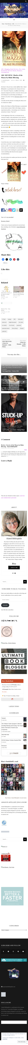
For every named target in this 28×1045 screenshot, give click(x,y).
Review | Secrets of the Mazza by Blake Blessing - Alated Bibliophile (12, 445)
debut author (20, 319)
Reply (25, 449)
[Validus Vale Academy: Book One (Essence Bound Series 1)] (8, 768)
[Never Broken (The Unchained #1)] (2, 790)
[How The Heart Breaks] (17, 776)
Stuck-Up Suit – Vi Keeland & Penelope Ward (13, 429)
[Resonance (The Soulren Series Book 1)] (25, 748)
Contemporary (16, 383)
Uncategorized (5, 72)
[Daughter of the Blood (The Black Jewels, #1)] (5, 772)
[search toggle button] (25, 1)
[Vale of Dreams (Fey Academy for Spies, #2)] (2, 785)
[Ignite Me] (17, 790)
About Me (14, 567)
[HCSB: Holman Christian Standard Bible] (25, 742)
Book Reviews (14, 69)
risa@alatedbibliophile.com (8, 986)
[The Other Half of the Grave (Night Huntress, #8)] (11, 772)
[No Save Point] (17, 785)
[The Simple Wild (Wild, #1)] (20, 785)
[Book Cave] (14, 961)
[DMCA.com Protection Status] (5, 832)
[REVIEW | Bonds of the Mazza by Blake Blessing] (18, 289)
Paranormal (4, 70)
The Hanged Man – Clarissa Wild (10, 371)
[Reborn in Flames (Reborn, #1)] (17, 772)
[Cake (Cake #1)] (14, 776)
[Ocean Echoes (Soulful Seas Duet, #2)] (20, 772)
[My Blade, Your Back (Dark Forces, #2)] (14, 768)
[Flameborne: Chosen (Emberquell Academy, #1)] (20, 767)
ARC (2, 69)
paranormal (19, 325)
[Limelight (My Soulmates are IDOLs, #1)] (14, 772)
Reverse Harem (12, 70)
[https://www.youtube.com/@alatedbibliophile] (23, 951)
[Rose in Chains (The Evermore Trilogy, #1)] (2, 781)
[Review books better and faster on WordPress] (12, 905)
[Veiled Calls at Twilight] (5, 785)
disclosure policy (18, 96)
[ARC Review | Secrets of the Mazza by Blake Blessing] (6, 289)
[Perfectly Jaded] (14, 790)
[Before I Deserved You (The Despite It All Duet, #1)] (14, 781)
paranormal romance (5, 328)
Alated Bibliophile (14, 9)
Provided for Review (17, 367)
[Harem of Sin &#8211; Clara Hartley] (6, 305)
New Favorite (11, 325)
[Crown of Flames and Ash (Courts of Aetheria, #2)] (2, 767)
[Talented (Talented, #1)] (25, 721)
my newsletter (10, 217)
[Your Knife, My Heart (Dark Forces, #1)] (17, 768)
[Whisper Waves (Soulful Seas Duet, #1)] (23, 772)
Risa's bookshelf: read (9, 761)
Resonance (4, 745)
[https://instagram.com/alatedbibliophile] (13, 951)
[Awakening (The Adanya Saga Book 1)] (2, 794)
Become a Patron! (5, 221)
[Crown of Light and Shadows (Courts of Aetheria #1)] (5, 767)
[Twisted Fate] (20, 790)
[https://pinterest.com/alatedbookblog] (18, 951)
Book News (8, 365)
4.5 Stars (3, 319)
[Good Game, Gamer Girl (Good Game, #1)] (11, 785)
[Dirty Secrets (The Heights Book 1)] (5, 794)
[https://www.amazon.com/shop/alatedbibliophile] (3, 951)
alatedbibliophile (5, 80)
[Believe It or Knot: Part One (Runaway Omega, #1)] (8, 785)
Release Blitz (14, 385)
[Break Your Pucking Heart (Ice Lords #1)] (5, 790)
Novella (8, 385)
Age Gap (4, 383)
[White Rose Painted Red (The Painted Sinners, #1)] (14, 785)
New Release (9, 367)
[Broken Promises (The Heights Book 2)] (23, 790)
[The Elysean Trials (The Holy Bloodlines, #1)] (2, 777)
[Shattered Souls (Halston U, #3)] (8, 781)
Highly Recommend (12, 322)
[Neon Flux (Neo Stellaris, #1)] (20, 776)
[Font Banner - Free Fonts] (7, 867)
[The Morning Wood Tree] (8, 777)
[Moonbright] (11, 768)
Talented (4, 718)
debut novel (4, 322)
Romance (19, 70)
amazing (9, 319)
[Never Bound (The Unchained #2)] (11, 790)
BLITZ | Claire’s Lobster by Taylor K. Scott (13, 389)
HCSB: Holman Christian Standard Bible (11, 740)
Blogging (7, 69)
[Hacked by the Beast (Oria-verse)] (5, 776)
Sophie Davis (5, 720)
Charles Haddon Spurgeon (6, 731)
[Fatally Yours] (5, 781)
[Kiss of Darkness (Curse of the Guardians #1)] (2, 772)
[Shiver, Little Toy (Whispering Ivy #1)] (8, 790)
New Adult (22, 69)
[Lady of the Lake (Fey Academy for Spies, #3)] (23, 781)
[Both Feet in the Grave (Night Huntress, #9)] (8, 772)
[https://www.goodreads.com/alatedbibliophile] (8, 951)
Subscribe (5, 605)
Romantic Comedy (6, 387)
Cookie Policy (4, 1039)
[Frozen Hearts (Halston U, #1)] (17, 781)
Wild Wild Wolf (5, 734)
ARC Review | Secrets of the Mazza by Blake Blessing (6, 294)
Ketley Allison (5, 747)
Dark (20, 365)
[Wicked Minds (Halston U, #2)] (11, 781)
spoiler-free (4, 331)
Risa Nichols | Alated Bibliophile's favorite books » (16, 797)
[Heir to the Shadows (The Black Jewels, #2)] (23, 768)
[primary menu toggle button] (14, 20)
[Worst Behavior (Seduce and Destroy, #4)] (20, 781)
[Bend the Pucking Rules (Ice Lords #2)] (23, 776)
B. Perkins (4, 736)
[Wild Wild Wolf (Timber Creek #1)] (25, 737)
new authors (4, 325)
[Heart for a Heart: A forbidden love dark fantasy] (23, 785)
